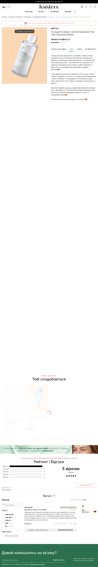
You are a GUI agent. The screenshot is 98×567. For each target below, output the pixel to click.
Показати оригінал (65, 530)
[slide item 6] (48, 438)
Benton (54, 28)
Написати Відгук (86, 485)
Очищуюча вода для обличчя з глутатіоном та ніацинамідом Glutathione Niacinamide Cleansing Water (14, 420)
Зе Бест (41, 12)
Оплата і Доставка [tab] (58, 49)
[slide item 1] (36, 438)
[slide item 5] (45, 438)
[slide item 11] (59, 438)
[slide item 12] (61, 438)
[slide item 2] (38, 438)
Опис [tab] (71, 49)
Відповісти (27, 523)
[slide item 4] (43, 438)
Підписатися (59, 560)
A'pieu (29, 415)
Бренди (68, 12)
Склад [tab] (79, 49)
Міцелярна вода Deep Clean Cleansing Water (37, 418)
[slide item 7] (50, 438)
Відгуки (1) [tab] (6, 488)
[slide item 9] (54, 438)
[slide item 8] (52, 438)
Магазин (29, 12)
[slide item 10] (57, 438)
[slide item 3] (41, 438)
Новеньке (55, 12)
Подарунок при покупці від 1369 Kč (49, 1)
